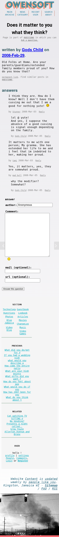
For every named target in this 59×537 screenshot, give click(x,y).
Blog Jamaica (9, 321)
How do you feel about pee (17, 382)
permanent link (10, 77)
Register (23, 460)
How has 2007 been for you (17, 393)
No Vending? (17, 421)
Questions (29, 37)
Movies (23, 320)
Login (9, 460)
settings (23, 455)
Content (31, 478)
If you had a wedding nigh (17, 356)
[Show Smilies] (9, 259)
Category (22, 14)
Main (9, 12)
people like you (42, 482)
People (10, 458)
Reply (42, 112)
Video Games (23, 332)
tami (14, 160)
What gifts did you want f (17, 377)
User (35, 14)
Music (23, 327)
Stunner (16, 112)
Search (48, 12)
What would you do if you (17, 388)
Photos (9, 316)
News (22, 12)
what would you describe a (17, 361)
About (48, 14)
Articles (23, 316)
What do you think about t (17, 398)
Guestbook (23, 309)
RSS (55, 488)
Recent (35, 12)
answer (10, 199)
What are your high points (17, 372)
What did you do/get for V (17, 351)
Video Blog (9, 328)
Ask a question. (29, 40)
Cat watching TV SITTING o (17, 417)
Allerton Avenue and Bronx (17, 433)
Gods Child (32, 49)
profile (9, 455)
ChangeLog (23, 323)
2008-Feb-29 (13, 55)
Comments (21, 458)
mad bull (17, 175)
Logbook (22, 313)
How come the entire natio (17, 367)
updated (51, 478)
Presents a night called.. (17, 425)
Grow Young (17, 429)
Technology (9, 309)
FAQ (44, 488)
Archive (9, 14)
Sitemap (51, 485)
